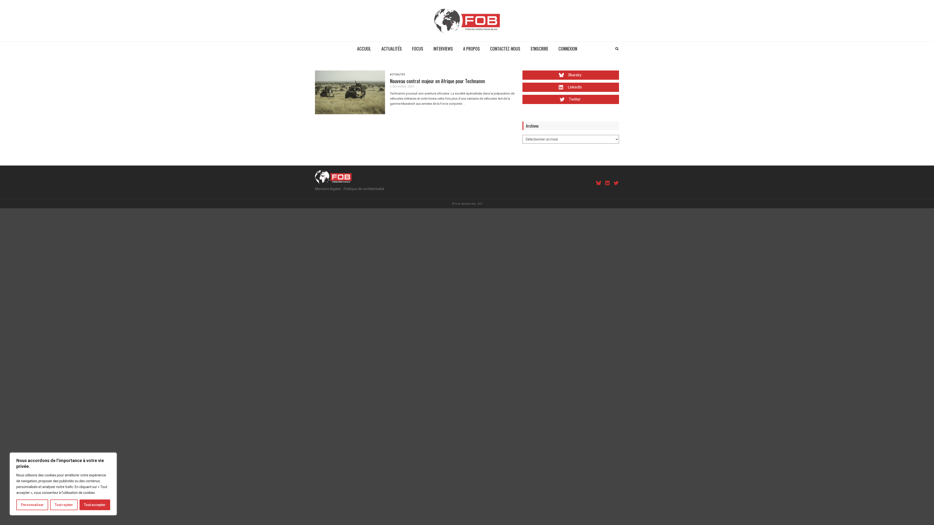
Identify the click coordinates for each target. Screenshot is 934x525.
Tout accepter (95, 505)
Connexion (567, 48)
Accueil (364, 48)
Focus (417, 48)
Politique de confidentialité (364, 189)
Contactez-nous (505, 48)
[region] (63, 484)
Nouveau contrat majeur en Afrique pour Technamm (437, 81)
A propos (471, 48)
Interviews (443, 48)
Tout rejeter (64, 505)
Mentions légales (328, 189)
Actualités (391, 48)
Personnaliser (32, 505)
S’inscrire (539, 48)
